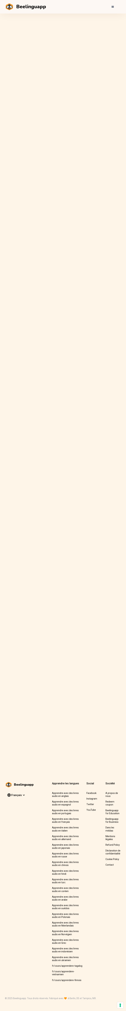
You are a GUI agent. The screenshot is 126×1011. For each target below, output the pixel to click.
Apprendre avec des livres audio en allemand (65, 838)
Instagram (91, 798)
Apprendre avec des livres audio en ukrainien (65, 959)
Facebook (91, 793)
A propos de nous (111, 794)
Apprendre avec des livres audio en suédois (65, 907)
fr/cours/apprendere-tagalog (67, 966)
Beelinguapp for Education (112, 812)
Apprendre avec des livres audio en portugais (65, 812)
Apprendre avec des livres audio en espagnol (65, 803)
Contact (109, 864)
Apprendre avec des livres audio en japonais (65, 846)
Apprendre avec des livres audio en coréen (65, 889)
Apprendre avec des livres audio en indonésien (65, 950)
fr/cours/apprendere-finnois (66, 980)
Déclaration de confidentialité (112, 852)
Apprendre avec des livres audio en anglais (65, 794)
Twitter (90, 804)
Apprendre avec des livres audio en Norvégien (65, 933)
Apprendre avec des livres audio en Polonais (65, 915)
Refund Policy (112, 845)
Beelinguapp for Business (111, 820)
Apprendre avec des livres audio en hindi (65, 872)
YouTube (91, 810)
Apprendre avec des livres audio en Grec (65, 941)
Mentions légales (110, 838)
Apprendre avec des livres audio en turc (65, 881)
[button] (112, 6)
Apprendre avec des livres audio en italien (65, 829)
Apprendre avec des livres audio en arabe (65, 898)
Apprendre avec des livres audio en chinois (65, 863)
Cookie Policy (112, 859)
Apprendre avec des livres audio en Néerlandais (65, 924)
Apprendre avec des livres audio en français (65, 820)
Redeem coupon (109, 803)
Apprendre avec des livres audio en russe (65, 855)
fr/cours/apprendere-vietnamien (63, 973)
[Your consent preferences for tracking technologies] (120, 1005)
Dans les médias (109, 829)
